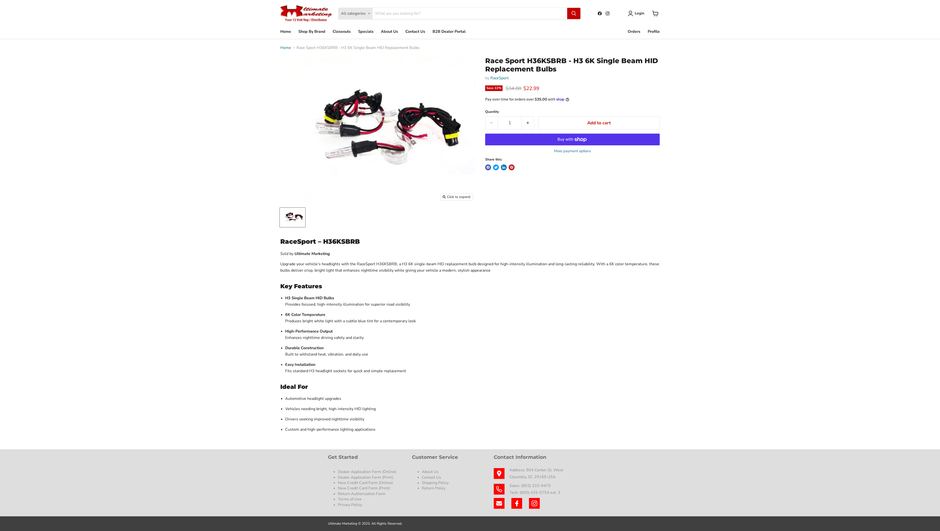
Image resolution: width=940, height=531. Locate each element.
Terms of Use (350, 499)
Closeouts (342, 31)
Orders (634, 31)
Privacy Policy (350, 505)
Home (285, 31)
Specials (366, 31)
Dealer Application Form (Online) (367, 471)
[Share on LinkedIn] (504, 167)
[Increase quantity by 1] (528, 123)
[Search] (573, 13)
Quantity (492, 112)
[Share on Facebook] (488, 167)
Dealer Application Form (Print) (365, 477)
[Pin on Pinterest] (512, 167)
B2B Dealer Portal (449, 31)
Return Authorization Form (361, 493)
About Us (389, 31)
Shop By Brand (311, 31)
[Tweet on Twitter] (496, 167)
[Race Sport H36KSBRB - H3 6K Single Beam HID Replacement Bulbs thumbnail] (292, 217)
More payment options (572, 151)
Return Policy (434, 488)
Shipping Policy (435, 482)
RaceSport (499, 78)
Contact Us (415, 31)
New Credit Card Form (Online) (365, 482)
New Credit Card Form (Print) (364, 488)
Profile (654, 31)
